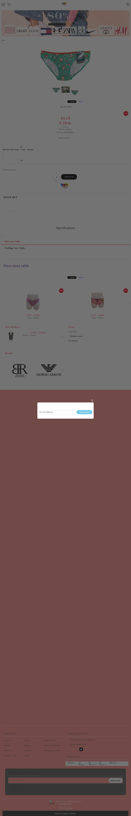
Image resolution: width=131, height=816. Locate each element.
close (92, 400)
